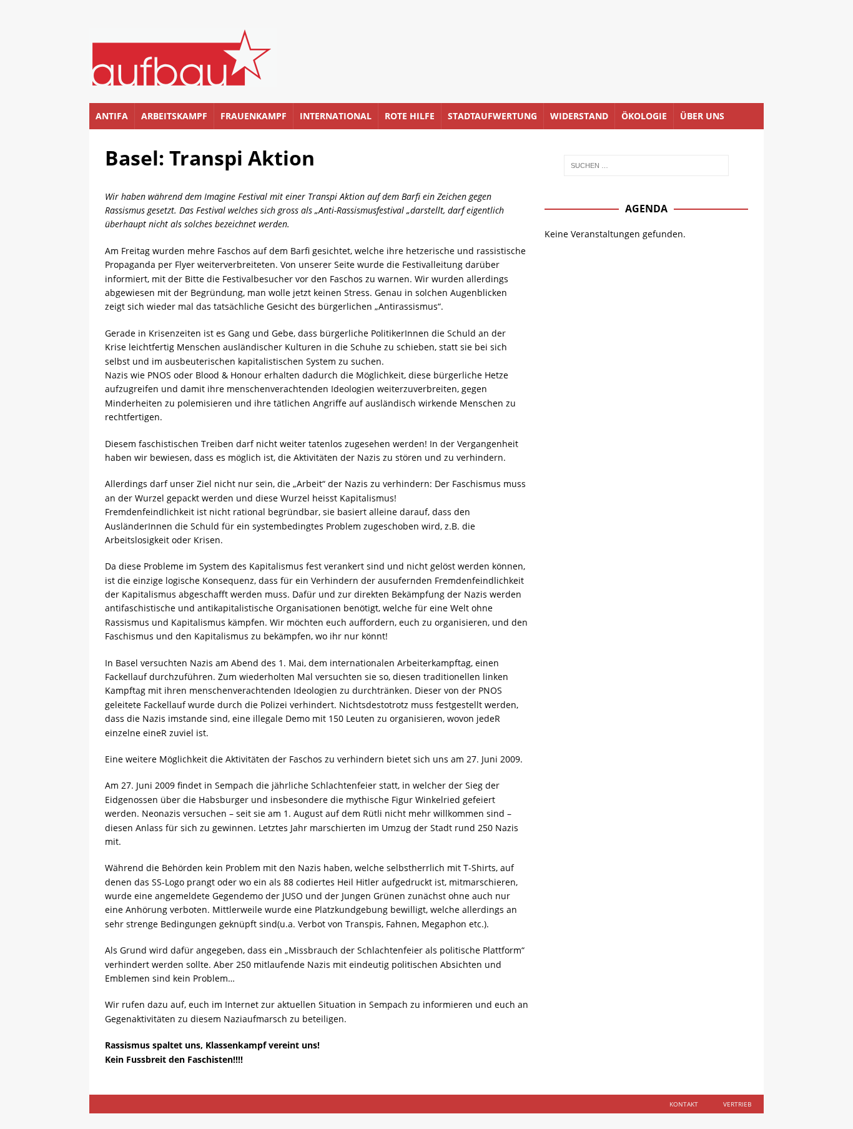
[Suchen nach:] (646, 165)
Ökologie (644, 116)
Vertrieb (737, 1104)
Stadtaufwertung (492, 116)
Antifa (112, 116)
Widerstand (579, 116)
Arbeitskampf (174, 116)
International (336, 116)
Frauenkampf (253, 116)
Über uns (702, 116)
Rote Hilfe (410, 116)
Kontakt (683, 1104)
